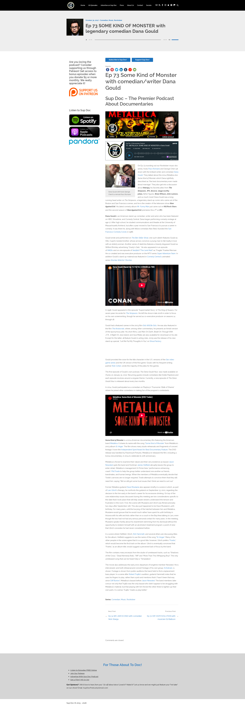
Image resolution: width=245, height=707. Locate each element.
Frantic (172, 540)
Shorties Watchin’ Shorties (121, 260)
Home (83, 5)
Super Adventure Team (166, 253)
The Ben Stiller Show (140, 238)
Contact (140, 5)
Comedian (104, 20)
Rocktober (118, 20)
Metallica (114, 443)
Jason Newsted (148, 580)
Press (122, 5)
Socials (148, 5)
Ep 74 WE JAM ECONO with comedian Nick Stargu (125, 617)
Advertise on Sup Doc (109, 5)
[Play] (86, 39)
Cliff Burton (115, 580)
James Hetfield (143, 465)
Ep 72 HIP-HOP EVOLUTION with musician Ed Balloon (161, 617)
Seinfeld (135, 250)
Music (111, 20)
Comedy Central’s (154, 257)
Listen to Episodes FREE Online (83, 670)
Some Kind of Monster (154, 443)
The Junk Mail (146, 250)
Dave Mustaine (133, 487)
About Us (130, 5)
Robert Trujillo (134, 574)
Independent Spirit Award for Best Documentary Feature (144, 450)
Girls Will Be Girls (150, 325)
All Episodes (92, 5)
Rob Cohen (116, 366)
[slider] (175, 39)
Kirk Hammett (138, 534)
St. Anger (119, 446)
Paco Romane (154, 169)
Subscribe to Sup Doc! (118, 60)
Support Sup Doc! (142, 60)
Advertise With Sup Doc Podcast (84, 676)
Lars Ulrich (111, 490)
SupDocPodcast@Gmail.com (95, 688)
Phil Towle (115, 471)
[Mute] (169, 39)
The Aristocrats (118, 328)
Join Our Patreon (77, 673)
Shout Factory (155, 341)
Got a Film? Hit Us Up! (79, 680)
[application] (132, 39)
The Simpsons (132, 313)
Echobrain (168, 568)
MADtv (110, 250)
